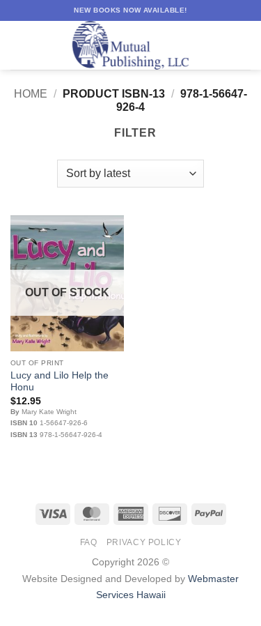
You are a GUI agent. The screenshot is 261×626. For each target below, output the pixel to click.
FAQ (88, 542)
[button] (18, 45)
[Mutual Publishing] (130, 45)
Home (30, 94)
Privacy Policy (144, 542)
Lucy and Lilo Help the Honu (59, 381)
